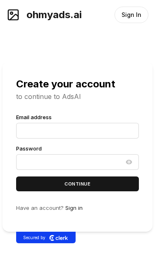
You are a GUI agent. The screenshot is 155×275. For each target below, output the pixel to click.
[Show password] (129, 162)
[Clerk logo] (59, 237)
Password (29, 148)
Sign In (131, 14)
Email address (34, 117)
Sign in (74, 208)
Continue (77, 184)
